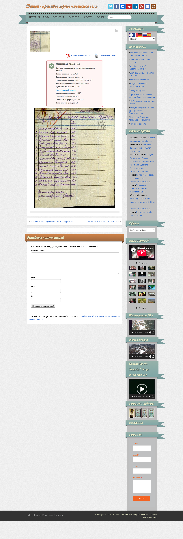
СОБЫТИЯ (58, 17)
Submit (142, 498)
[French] (135, 35)
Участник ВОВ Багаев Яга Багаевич (103, 221)
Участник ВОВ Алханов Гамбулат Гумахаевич (140, 147)
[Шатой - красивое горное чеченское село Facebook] (116, 6)
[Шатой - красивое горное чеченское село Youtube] (141, 6)
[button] (144, 263)
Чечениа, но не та (138, 124)
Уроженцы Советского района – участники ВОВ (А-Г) (139, 188)
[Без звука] (149, 332)
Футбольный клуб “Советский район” (137, 67)
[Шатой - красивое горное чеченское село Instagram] (153, 6)
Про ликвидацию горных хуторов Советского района (142, 95)
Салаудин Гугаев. (137, 90)
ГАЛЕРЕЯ (74, 17)
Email (33, 286)
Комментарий (38, 250)
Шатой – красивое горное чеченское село (62, 6)
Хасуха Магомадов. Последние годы (138, 85)
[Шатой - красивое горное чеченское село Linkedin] (135, 6)
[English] (131, 35)
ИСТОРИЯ (34, 17)
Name (135, 443)
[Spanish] (149, 35)
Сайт (33, 296)
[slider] (140, 332)
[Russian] (145, 35)
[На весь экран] (153, 332)
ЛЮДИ (46, 17)
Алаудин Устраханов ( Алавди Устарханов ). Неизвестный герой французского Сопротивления (142, 161)
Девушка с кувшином (139, 79)
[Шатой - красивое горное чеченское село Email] (147, 6)
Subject (136, 466)
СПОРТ (88, 17)
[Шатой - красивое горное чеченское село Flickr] (123, 6)
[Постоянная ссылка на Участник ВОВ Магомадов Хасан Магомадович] (40, 41)
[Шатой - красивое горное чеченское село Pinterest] (129, 6)
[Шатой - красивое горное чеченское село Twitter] (110, 6)
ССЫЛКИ (101, 17)
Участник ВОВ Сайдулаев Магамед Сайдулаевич (51, 221)
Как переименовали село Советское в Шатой (141, 54)
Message (136, 478)
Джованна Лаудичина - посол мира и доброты (140, 118)
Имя (33, 277)
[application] (142, 327)
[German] (140, 35)
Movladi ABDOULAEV (139, 171)
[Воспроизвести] (132, 332)
